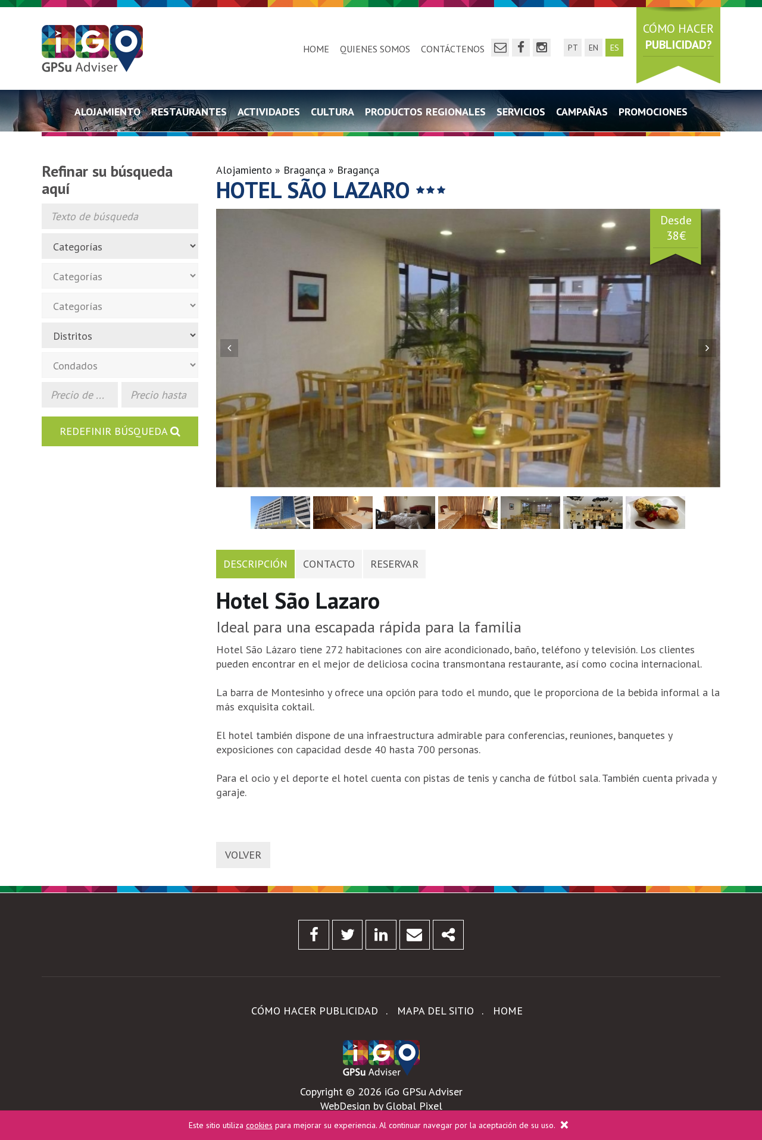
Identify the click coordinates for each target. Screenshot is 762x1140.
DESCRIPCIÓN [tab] (255, 564)
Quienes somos (375, 49)
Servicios (520, 111)
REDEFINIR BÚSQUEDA (115, 431)
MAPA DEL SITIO (435, 1010)
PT (573, 47)
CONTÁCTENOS (453, 49)
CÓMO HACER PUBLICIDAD (314, 1010)
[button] (229, 348)
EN (593, 47)
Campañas (582, 111)
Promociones (653, 111)
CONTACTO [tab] (329, 564)
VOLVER (243, 855)
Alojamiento (107, 111)
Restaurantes (189, 111)
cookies (259, 1125)
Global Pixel (414, 1106)
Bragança (304, 170)
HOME (316, 49)
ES (614, 47)
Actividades (269, 111)
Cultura (332, 111)
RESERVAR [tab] (394, 564)
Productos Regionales (425, 111)
